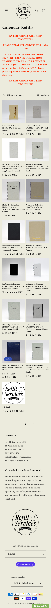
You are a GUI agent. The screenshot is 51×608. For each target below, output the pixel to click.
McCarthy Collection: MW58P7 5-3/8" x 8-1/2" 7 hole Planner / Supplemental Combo (37, 369)
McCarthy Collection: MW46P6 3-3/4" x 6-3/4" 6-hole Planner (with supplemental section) (13, 167)
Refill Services (20, 603)
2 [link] (34, 424)
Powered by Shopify (35, 603)
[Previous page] (17, 424)
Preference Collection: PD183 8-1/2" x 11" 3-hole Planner (37, 248)
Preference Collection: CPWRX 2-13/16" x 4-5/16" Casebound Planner (13, 286)
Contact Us (41, 606)
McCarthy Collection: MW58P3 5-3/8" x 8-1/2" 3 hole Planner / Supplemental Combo (37, 167)
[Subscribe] (42, 554)
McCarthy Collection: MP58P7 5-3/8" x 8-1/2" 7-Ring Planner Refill (13, 327)
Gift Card (6, 407)
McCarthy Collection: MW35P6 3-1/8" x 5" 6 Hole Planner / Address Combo (37, 128)
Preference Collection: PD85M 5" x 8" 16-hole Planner (11, 128)
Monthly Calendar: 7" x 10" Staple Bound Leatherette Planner (13, 368)
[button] (6, 10)
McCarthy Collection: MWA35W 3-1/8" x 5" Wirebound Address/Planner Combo (37, 328)
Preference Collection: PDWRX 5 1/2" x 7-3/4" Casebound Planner (12, 248)
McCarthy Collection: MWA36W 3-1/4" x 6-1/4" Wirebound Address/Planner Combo (37, 287)
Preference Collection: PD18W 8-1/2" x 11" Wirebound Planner (34, 207)
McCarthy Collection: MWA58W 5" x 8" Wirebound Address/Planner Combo (13, 208)
